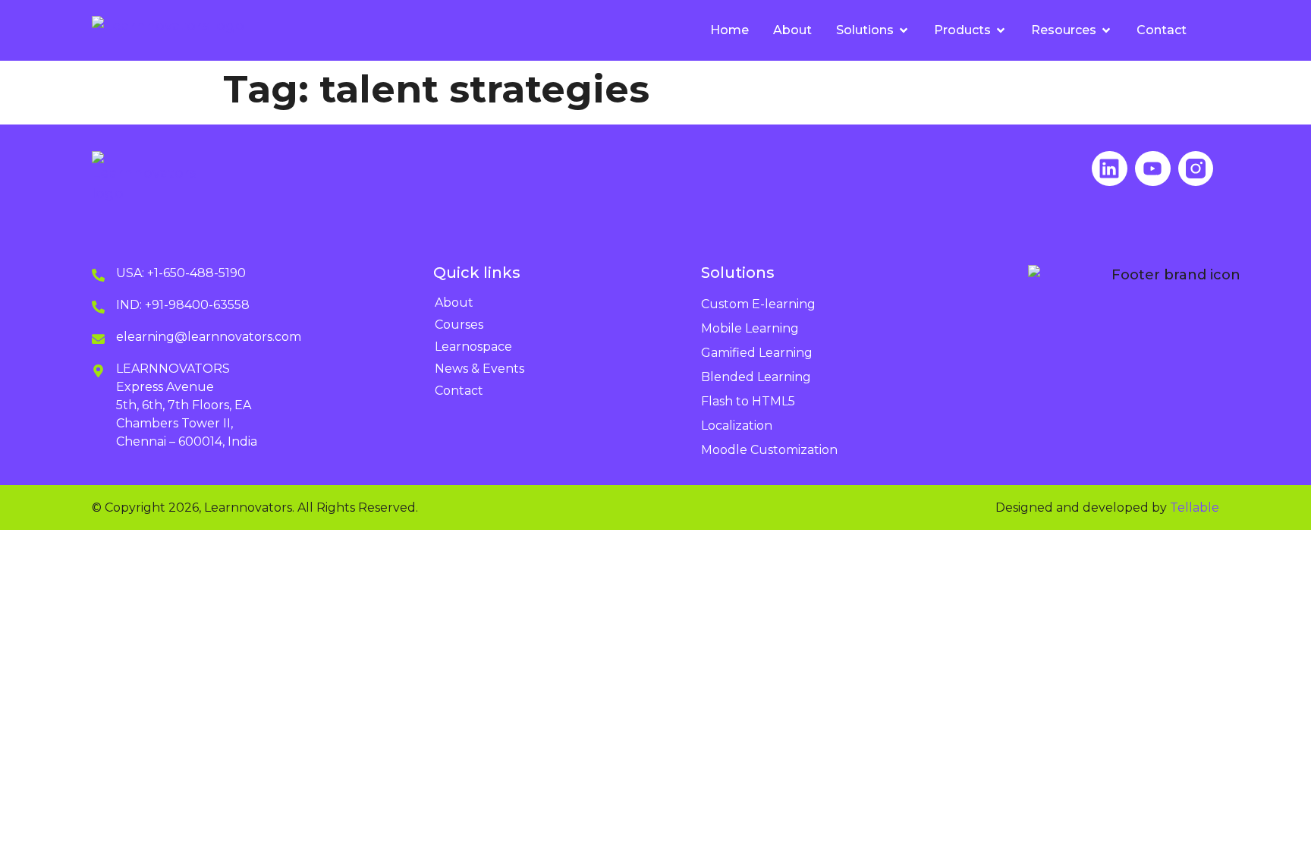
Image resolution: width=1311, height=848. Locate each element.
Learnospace (473, 346)
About (454, 302)
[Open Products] (1001, 30)
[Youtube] (1153, 169)
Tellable (1194, 507)
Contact (459, 390)
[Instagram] (1196, 169)
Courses (459, 324)
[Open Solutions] (904, 30)
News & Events (479, 368)
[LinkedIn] (1109, 169)
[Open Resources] (1106, 30)
